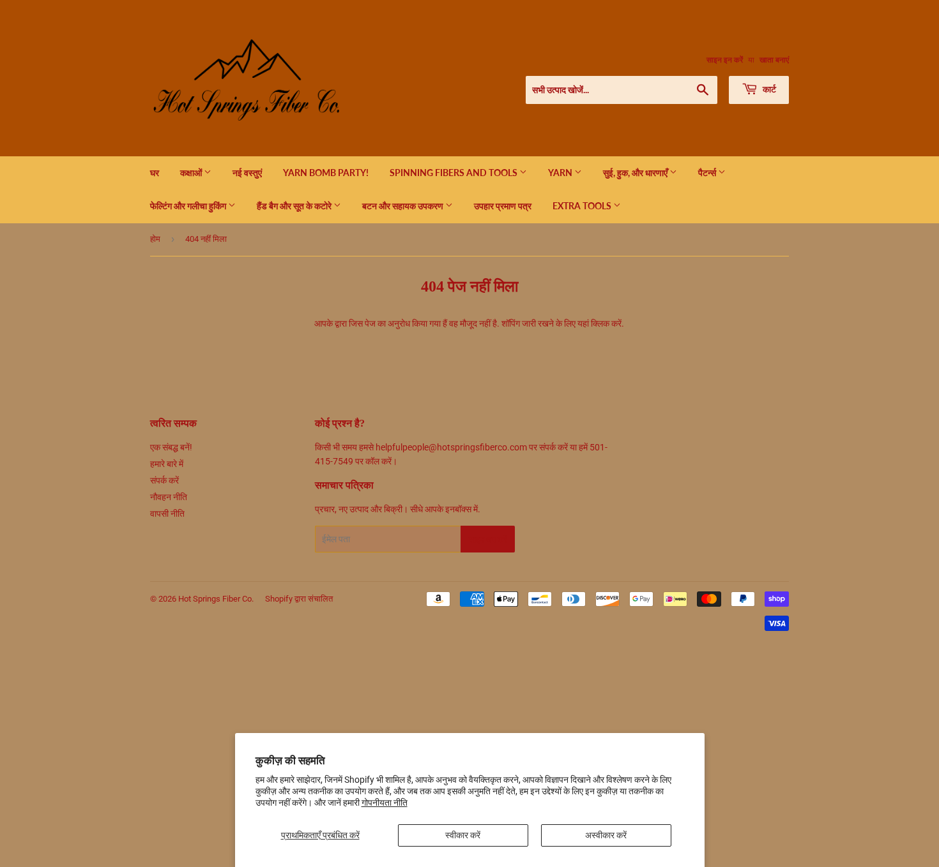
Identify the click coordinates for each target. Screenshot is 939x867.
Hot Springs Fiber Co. (216, 599)
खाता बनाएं (774, 60)
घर (154, 172)
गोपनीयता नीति (385, 802)
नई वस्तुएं (247, 172)
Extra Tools (583, 205)
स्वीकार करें (462, 835)
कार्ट (768, 89)
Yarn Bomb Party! (326, 172)
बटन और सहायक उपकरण (403, 205)
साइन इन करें (724, 60)
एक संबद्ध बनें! (171, 447)
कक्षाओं (192, 172)
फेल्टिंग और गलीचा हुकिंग (189, 205)
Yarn (561, 172)
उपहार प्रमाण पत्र (502, 205)
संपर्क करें (164, 480)
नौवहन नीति (168, 497)
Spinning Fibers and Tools (454, 172)
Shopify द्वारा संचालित (299, 599)
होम (155, 239)
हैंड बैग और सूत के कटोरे (295, 205)
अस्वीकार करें (606, 835)
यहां (583, 323)
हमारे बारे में (166, 464)
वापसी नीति (167, 513)
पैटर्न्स (708, 172)
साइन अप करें (488, 539)
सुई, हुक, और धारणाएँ (636, 172)
